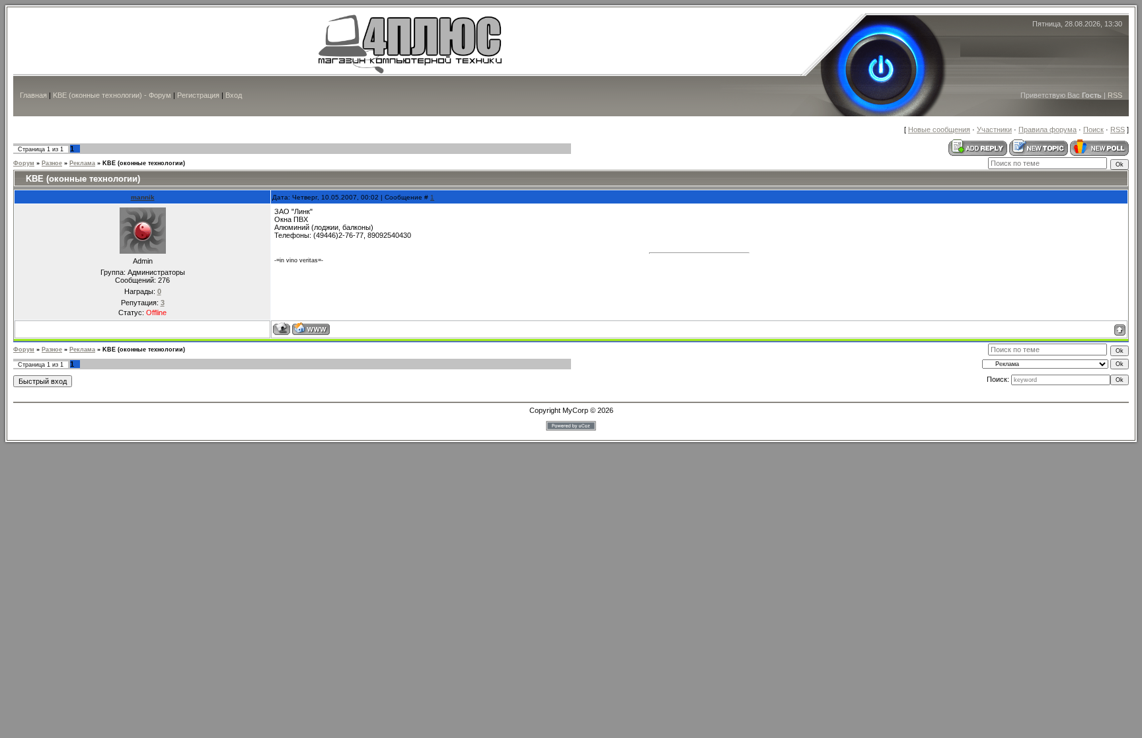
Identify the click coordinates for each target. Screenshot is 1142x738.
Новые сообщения (939, 129)
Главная (33, 95)
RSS (1115, 95)
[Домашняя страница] (311, 328)
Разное (52, 163)
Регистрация (198, 95)
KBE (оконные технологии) (143, 163)
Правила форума (1047, 129)
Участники (994, 129)
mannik (143, 197)
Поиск (1093, 129)
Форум (23, 163)
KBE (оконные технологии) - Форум (112, 95)
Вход (233, 95)
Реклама (82, 163)
